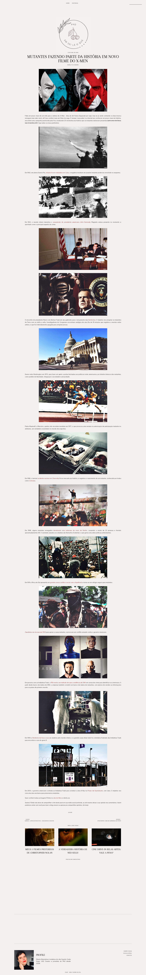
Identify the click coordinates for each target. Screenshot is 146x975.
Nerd (69, 65)
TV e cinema (75, 65)
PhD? (66, 972)
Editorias (75, 3)
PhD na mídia (127, 953)
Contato (129, 955)
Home (68, 3)
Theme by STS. (76, 972)
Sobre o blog (128, 951)
